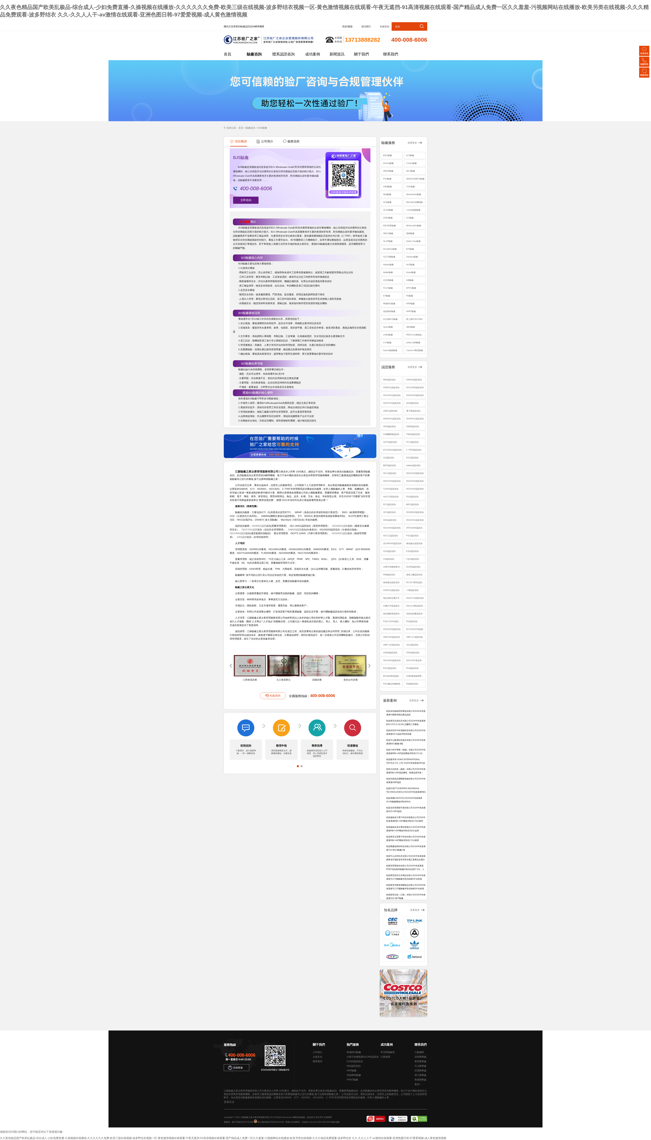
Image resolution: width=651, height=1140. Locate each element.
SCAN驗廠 (388, 210)
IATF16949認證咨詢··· (415, 528)
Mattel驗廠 (388, 272)
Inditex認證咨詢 (413, 465)
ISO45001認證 (340, 525)
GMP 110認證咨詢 (391, 645)
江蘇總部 (419, 1052)
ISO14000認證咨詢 (415, 489)
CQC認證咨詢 (412, 559)
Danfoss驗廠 (412, 257)
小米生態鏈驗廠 (413, 210)
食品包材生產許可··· (392, 598)
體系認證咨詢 (283, 54)
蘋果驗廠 (410, 233)
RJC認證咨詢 (412, 458)
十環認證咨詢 (412, 590)
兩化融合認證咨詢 (414, 543)
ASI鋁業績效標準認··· (415, 676)
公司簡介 (317, 1052)
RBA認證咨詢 (389, 380)
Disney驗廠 (388, 163)
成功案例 (312, 54)
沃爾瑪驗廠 (298, 519)
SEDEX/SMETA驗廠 (415, 179)
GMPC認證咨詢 (390, 411)
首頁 (227, 54)
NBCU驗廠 (388, 233)
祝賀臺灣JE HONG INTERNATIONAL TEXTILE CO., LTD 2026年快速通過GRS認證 (405, 763)
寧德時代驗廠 (389, 303)
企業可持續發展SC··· (392, 567)
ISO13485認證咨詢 (415, 387)
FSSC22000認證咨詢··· (392, 621)
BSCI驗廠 (387, 155)
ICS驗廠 (410, 218)
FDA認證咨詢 (412, 496)
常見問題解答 (388, 1052)
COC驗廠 (410, 186)
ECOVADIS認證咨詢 (392, 450)
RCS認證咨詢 (389, 504)
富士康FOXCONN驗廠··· (415, 319)
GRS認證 (242, 537)
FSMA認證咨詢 (413, 434)
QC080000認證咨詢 (392, 543)
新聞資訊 (337, 54)
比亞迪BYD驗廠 (390, 319)
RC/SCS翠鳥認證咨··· (415, 582)
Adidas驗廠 (388, 264)
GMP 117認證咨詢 (414, 637)
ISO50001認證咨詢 (392, 419)
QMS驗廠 (410, 327)
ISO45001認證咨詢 (415, 419)
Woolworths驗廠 (413, 194)
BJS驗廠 (245, 221)
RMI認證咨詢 (389, 574)
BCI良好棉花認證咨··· (392, 676)
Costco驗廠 (411, 163)
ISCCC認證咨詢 (390, 535)
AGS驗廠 (410, 264)
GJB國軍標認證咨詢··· (392, 434)
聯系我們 (390, 54)
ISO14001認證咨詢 (392, 395)
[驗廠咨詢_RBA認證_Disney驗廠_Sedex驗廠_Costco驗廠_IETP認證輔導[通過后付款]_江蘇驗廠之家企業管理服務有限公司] (274, 43)
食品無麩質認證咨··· (392, 613)
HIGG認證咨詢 (389, 520)
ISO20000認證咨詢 (415, 481)
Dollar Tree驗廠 (413, 241)
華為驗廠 (387, 194)
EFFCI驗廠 (411, 288)
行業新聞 (385, 1056)
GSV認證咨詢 (389, 551)
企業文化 (317, 1056)
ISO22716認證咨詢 (415, 598)
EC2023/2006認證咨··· (415, 629)
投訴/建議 (347, 26)
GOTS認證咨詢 (390, 442)
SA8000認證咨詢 (414, 380)
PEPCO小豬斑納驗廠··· (415, 335)
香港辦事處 (420, 1079)
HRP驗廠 (410, 303)
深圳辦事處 (420, 1056)
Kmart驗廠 (411, 272)
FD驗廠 (409, 296)
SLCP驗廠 (388, 241)
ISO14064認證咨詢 (392, 528)
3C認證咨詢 (388, 458)
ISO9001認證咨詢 (391, 387)
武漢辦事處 (420, 1070)
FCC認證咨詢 (412, 442)
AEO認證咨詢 (412, 403)
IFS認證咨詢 (411, 621)
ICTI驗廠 (410, 155)
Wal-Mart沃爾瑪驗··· (415, 202)
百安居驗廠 (388, 280)
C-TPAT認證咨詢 (413, 450)
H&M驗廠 (387, 186)
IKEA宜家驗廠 (389, 225)
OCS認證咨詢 (389, 512)
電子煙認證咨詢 (413, 411)
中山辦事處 (420, 1066)
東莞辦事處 (420, 1061)
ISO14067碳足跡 (414, 660)
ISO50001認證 (339, 533)
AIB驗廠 (409, 280)
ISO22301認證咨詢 (415, 520)
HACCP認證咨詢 (391, 496)
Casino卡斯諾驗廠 (414, 350)
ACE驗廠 (387, 202)
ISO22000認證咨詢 (415, 395)
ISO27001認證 (249, 529)
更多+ (418, 1084)
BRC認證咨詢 (412, 504)
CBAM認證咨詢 (390, 652)
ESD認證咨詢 (412, 551)
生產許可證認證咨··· (392, 606)
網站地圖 (335, 1122)
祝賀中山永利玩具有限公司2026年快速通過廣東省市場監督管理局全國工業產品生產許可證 (406, 859)
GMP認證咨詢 (412, 426)
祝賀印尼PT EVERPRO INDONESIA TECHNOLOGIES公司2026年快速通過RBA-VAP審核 (406, 792)
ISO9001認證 (259, 525)
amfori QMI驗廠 (413, 342)
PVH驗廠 (387, 179)
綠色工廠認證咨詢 (414, 574)
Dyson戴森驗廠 (390, 350)
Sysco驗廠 (388, 327)
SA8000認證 (294, 529)
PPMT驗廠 (411, 311)
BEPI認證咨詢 (389, 465)
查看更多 (412, 142)
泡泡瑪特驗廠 (389, 311)
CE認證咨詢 (388, 559)
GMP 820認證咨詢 (391, 637)
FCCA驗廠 (388, 288)
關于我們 (361, 54)
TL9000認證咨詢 (390, 489)
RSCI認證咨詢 (389, 668)
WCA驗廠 (410, 171)
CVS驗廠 (387, 342)
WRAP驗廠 (388, 171)
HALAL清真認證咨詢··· (415, 606)
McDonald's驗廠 (413, 225)
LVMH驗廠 (388, 335)
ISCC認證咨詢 (389, 473)
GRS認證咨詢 (389, 426)
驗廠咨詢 (254, 54)
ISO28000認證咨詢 (415, 512)
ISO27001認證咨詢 (392, 403)
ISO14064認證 (237, 533)
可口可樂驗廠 (389, 257)
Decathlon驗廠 (390, 249)
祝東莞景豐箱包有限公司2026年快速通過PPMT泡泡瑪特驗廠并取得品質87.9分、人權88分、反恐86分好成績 (405, 869)
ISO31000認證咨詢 (415, 473)
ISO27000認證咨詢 (392, 481)
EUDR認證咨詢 (413, 567)
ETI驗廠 (386, 296)
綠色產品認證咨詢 (391, 582)
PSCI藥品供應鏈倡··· (392, 684)
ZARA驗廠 (388, 218)
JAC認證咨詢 (412, 645)
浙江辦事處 (420, 1075)
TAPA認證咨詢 (412, 652)
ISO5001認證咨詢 (391, 590)
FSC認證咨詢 (412, 535)
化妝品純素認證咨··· (415, 613)
